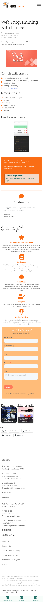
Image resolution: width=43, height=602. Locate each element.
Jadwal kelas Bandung (13, 478)
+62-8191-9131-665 (9, 486)
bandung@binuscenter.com (15, 488)
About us (5, 541)
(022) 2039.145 (9, 483)
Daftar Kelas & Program (11, 560)
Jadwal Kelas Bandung (11, 551)
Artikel (4, 564)
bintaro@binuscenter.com (14, 526)
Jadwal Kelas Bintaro (10, 555)
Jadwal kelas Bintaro (12, 516)
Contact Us (6, 546)
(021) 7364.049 (9, 521)
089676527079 (8, 523)
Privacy (11, 592)
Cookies (5, 592)
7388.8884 (21, 521)
